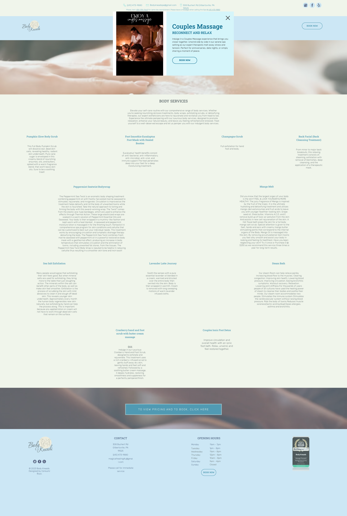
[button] (228, 18)
